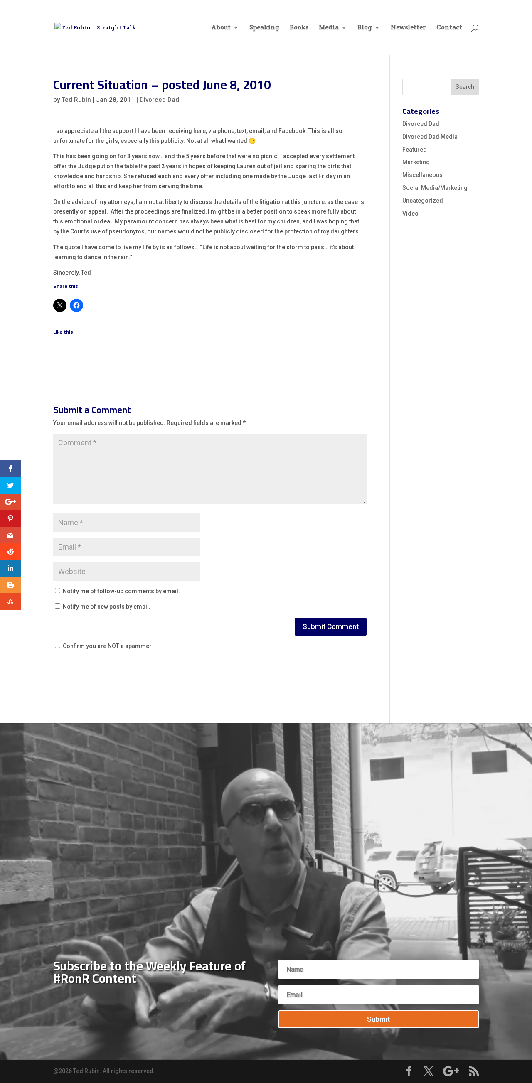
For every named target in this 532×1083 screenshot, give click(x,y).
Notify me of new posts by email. (106, 606)
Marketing (416, 162)
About (221, 28)
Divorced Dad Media (430, 136)
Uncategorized (422, 200)
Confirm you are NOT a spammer (107, 646)
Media (329, 28)
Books (299, 28)
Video (410, 213)
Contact (449, 28)
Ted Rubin (76, 99)
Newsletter (408, 28)
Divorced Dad (159, 99)
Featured (414, 149)
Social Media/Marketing (435, 187)
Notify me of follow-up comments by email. (121, 591)
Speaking (264, 28)
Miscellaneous (422, 175)
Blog (364, 28)
